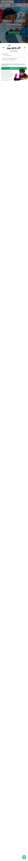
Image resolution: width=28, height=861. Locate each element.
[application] (24, 857)
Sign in (10, 79)
